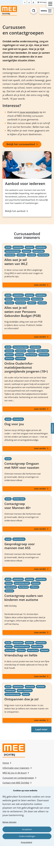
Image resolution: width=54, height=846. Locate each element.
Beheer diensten (9, 822)
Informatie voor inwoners (16, 767)
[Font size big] (29, 2)
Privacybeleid (26, 842)
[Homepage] (9, 11)
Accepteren (27, 829)
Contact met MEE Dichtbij (16, 782)
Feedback (52, 428)
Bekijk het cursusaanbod (21, 144)
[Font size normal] (25, 2)
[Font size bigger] (33, 2)
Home (6, 762)
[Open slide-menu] (50, 4)
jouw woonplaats (29, 112)
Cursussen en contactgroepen (18, 777)
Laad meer (41, 729)
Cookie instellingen (27, 836)
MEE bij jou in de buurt (15, 772)
